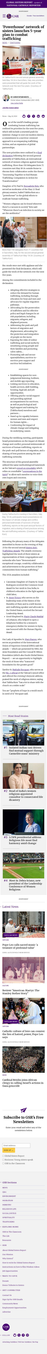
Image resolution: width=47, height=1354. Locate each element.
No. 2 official (12, 673)
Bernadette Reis (31, 186)
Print (43, 116)
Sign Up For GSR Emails (12, 1299)
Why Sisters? (7, 1258)
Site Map (35, 1342)
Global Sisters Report (6, 1327)
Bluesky (14, 1335)
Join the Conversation (10, 108)
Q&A (4, 1192)
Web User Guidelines (24, 1342)
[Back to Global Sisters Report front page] (13, 16)
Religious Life (9, 1209)
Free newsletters (38, 16)
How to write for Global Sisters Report (18, 1263)
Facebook (23, 1335)
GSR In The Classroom (11, 1232)
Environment (9, 1196)
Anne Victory (15, 597)
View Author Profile (17, 103)
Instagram (27, 1335)
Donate (29, 16)
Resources (6, 1240)
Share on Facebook (28, 116)
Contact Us (7, 1295)
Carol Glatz (7, 952)
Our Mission (7, 1254)
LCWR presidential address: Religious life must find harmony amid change (25, 840)
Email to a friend (38, 116)
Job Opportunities (10, 1271)
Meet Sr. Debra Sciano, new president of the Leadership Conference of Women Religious (25, 885)
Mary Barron (31, 639)
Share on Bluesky (23, 116)
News (4, 43)
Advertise (6, 1312)
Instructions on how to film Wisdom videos (20, 1267)
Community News (10, 1304)
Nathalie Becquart (21, 669)
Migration (7, 1200)
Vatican (5, 940)
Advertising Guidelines (9, 1342)
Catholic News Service (21, 952)
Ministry (6, 1205)
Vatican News (11, 935)
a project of (24, 4)
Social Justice (9, 1213)
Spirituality (8, 1217)
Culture (5, 985)
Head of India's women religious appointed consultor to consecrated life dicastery (26, 795)
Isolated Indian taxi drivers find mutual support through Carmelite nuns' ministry (26, 750)
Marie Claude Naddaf (33, 616)
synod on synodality (26, 468)
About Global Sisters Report (14, 1250)
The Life (5, 1236)
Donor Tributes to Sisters (13, 1285)
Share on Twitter (33, 116)
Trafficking (15, 43)
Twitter (18, 1335)
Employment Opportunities (14, 1308)
